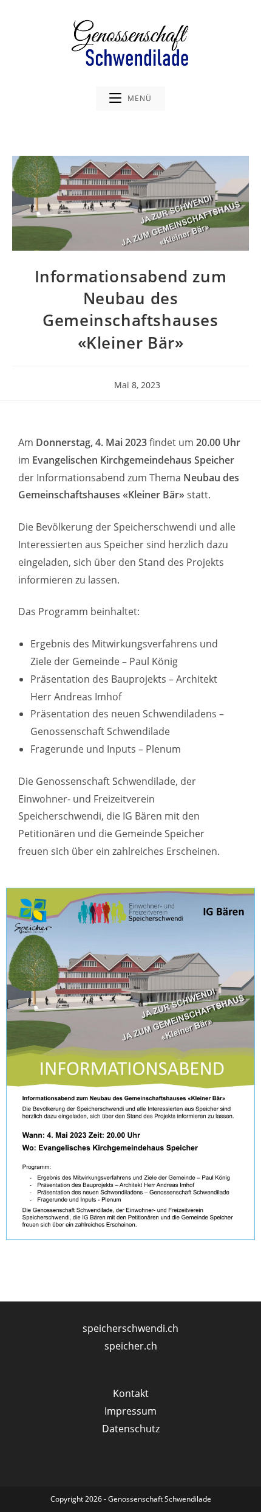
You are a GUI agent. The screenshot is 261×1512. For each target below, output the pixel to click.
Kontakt (131, 1393)
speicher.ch (130, 1346)
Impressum (130, 1411)
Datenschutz (131, 1428)
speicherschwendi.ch (130, 1328)
